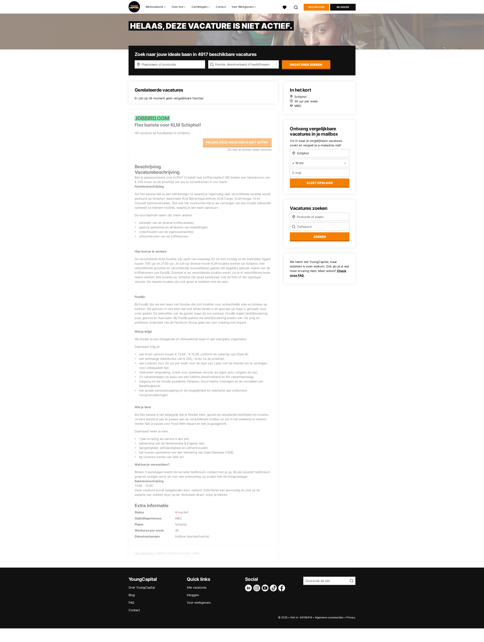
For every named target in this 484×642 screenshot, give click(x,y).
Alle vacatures (196, 587)
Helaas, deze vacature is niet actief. (237, 142)
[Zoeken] (296, 7)
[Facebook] (282, 588)
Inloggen (343, 7)
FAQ (131, 602)
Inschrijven (316, 7)
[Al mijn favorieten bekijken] (284, 7)
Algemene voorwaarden (329, 617)
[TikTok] (274, 588)
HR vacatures (144, 553)
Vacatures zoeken (306, 64)
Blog (132, 595)
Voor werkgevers (199, 602)
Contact (221, 6)
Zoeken (319, 237)
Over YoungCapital (142, 587)
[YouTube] (266, 588)
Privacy (350, 617)
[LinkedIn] (249, 588)
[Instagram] (257, 588)
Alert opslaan (319, 183)
